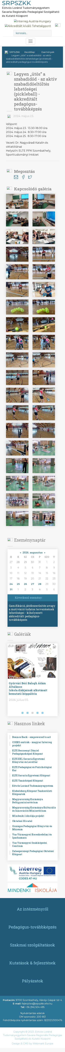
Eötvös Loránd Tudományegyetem (32, 785)
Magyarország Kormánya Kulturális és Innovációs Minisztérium (34, 809)
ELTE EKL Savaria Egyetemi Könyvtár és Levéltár (28, 760)
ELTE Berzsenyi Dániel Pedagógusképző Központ (27, 752)
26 (25, 584)
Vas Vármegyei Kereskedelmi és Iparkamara (32, 836)
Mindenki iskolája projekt (28, 815)
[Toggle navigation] (30, 41)
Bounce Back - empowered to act (31, 737)
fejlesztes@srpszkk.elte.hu (37, 1003)
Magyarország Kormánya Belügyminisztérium (27, 801)
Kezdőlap (29, 52)
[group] (33, 679)
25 (18, 584)
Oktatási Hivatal (22, 821)
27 (32, 584)
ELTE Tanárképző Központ (27, 780)
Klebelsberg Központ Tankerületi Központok (32, 792)
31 (11, 589)
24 (11, 584)
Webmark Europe (43, 1043)
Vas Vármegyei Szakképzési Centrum (29, 844)
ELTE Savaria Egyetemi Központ (31, 775)
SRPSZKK (14, 52)
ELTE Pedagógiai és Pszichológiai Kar (32, 769)
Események (48, 52)
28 (39, 584)
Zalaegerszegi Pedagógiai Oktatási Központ (33, 853)
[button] (10, 713)
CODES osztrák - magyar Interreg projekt (32, 744)
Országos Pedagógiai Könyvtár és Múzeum (32, 828)
